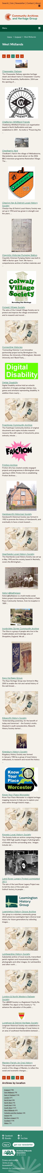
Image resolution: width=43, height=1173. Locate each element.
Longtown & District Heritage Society (20, 1022)
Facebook (9, 1135)
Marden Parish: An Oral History (17, 1062)
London (6, 1098)
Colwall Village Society (13, 307)
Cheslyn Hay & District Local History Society (20, 204)
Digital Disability (10, 382)
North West (8, 1103)
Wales (6, 1123)
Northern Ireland (10, 1118)
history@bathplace (11, 592)
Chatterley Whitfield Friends (16, 121)
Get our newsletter (23, 1144)
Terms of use (7, 1163)
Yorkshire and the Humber (13, 1113)
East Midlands (9, 1092)
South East (8, 1105)
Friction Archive (10, 465)
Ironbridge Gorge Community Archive (20, 628)
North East (8, 1100)
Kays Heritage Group (12, 678)
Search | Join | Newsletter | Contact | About (21, 3)
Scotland (7, 1121)
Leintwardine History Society (16, 954)
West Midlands (9, 1110)
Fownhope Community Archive (17, 425)
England (18, 37)
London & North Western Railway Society (18, 998)
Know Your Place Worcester (16, 794)
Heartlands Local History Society (18, 554)
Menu (4, 28)
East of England (9, 1095)
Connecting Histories (12, 347)
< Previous (4, 56)
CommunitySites (18, 1168)
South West (8, 1108)
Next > (22, 56)
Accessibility (7, 1165)
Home (9, 37)
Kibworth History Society (14, 718)
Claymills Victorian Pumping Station (19, 255)
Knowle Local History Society (16, 834)
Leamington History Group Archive (19, 911)
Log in (6, 1144)
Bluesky (8, 1138)
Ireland (6, 1116)
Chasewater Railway (12, 71)
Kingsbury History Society (14, 751)
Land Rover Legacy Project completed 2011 (21, 880)
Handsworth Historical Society (17, 514)
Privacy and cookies (10, 1160)
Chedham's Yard (10, 150)
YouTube (24, 1138)
